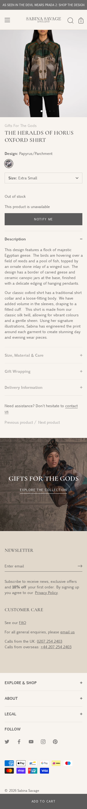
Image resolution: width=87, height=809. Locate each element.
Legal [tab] (10, 713)
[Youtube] (31, 741)
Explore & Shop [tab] (21, 682)
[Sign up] (80, 566)
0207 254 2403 (49, 641)
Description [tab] (15, 238)
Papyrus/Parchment (9, 164)
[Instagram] (43, 741)
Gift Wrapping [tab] (17, 371)
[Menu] (7, 20)
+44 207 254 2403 (56, 646)
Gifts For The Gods (21, 125)
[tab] (43, 297)
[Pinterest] (55, 741)
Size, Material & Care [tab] (24, 355)
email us (67, 631)
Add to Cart (44, 801)
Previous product (19, 422)
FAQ (22, 622)
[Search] (70, 20)
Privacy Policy (46, 592)
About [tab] (11, 698)
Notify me (43, 219)
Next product (49, 422)
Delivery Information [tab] (23, 387)
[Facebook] (19, 741)
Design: (28, 153)
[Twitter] (7, 741)
